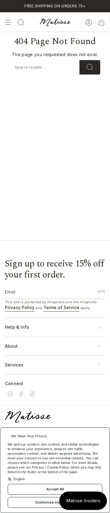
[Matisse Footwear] (28, 417)
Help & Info (17, 327)
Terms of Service (61, 307)
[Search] (89, 67)
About (11, 346)
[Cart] (101, 22)
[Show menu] (8, 22)
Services (14, 364)
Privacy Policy (20, 307)
